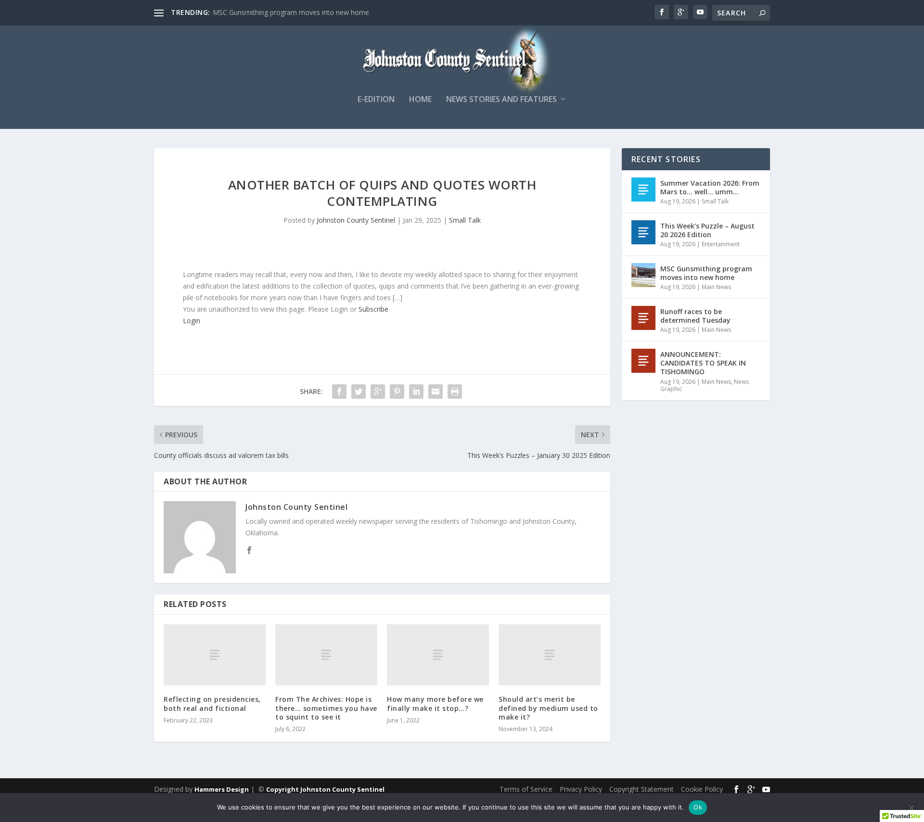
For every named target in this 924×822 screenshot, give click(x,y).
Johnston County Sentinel (356, 220)
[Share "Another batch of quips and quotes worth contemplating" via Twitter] (358, 391)
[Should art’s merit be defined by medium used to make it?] (550, 654)
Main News (716, 287)
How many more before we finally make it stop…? (435, 703)
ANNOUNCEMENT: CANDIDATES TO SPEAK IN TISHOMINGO (703, 363)
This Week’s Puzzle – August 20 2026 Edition (707, 230)
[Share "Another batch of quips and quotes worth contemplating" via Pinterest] (397, 391)
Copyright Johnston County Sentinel (325, 789)
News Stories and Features (501, 99)
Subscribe (373, 309)
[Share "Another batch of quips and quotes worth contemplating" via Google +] (377, 391)
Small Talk (465, 220)
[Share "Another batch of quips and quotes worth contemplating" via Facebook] (339, 391)
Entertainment (721, 244)
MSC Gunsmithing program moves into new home (291, 12)
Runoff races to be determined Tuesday (695, 316)
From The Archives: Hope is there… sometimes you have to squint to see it (326, 708)
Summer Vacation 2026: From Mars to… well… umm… (709, 187)
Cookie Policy (702, 789)
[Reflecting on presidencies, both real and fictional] (215, 654)
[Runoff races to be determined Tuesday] (643, 318)
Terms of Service (526, 789)
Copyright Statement (641, 789)
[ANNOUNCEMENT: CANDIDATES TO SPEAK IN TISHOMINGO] (643, 361)
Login (191, 320)
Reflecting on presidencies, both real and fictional (212, 703)
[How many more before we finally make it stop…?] (438, 654)
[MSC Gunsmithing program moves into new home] (643, 275)
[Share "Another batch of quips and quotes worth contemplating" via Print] (454, 391)
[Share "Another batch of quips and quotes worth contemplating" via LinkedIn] (416, 391)
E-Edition (376, 99)
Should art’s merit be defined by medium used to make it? (548, 708)
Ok (697, 807)
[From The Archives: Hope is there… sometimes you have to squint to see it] (326, 654)
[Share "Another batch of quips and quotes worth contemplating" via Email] (435, 391)
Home (420, 99)
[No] (911, 807)
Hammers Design (221, 789)
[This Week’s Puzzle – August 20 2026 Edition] (643, 232)
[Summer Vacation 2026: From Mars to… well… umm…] (643, 189)
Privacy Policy (581, 789)
